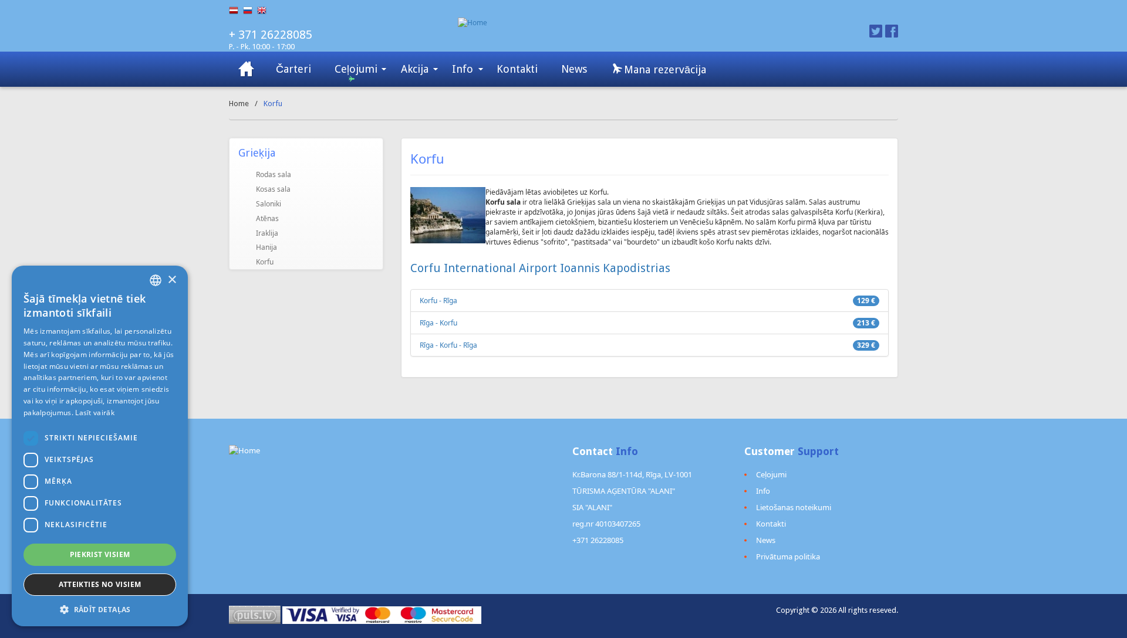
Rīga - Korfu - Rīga (448, 345)
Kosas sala (273, 189)
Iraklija (267, 233)
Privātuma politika (788, 556)
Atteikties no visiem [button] (100, 584)
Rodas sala (273, 174)
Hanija (266, 247)
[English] (264, 10)
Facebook (891, 31)
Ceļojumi (356, 69)
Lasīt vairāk (94, 413)
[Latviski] (236, 10)
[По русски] (250, 10)
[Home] (621, 23)
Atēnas (267, 218)
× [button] (171, 280)
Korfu (265, 262)
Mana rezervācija (663, 69)
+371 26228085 (597, 540)
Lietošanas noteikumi (793, 507)
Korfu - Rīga (438, 301)
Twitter (875, 31)
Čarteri (293, 69)
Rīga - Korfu (438, 323)
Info (462, 69)
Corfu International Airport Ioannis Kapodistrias (540, 268)
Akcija (414, 69)
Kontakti (517, 69)
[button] (99, 609)
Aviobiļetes (246, 69)
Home (239, 103)
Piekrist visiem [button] (100, 554)
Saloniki (268, 204)
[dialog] (100, 446)
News (574, 69)
